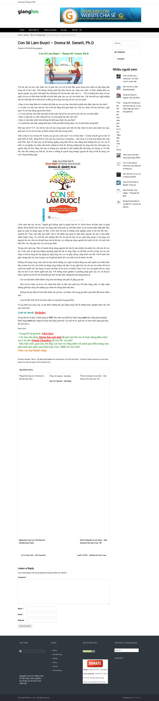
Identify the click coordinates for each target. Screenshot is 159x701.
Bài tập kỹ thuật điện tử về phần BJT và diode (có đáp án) (132, 204)
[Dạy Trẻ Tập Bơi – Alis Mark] (60, 376)
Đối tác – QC (77, 30)
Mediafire (40, 312)
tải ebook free (45, 362)
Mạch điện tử (34, 30)
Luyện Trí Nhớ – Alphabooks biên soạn (91, 555)
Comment (22, 577)
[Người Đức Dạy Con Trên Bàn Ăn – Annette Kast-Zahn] (33, 455)
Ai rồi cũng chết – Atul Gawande (33, 555)
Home (22, 30)
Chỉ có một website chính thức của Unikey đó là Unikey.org (132, 166)
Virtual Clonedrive (41, 340)
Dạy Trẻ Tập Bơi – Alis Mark (60, 381)
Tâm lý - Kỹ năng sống (37, 35)
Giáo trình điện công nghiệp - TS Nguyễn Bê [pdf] (131, 193)
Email (20, 614)
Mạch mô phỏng (50, 30)
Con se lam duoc (58, 359)
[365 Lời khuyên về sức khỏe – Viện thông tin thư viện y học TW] (94, 455)
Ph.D (38, 362)
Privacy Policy (57, 670)
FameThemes (136, 698)
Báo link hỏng (57, 654)
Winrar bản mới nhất (50, 337)
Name (20, 609)
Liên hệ (55, 666)
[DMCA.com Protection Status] (89, 651)
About (55, 650)
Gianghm (121, 59)
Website (21, 620)
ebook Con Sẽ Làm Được (27, 362)
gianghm (39, 48)
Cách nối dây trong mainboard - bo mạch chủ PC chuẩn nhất (130, 79)
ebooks (26, 35)
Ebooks (55, 658)
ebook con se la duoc (100, 359)
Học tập (64, 30)
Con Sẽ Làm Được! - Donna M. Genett (78, 359)
